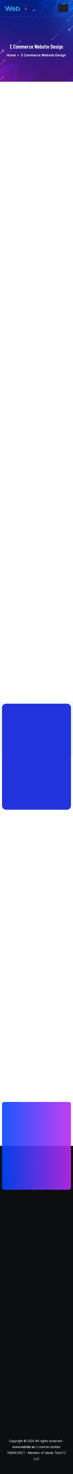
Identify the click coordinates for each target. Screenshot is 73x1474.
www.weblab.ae (23, 1447)
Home (11, 55)
